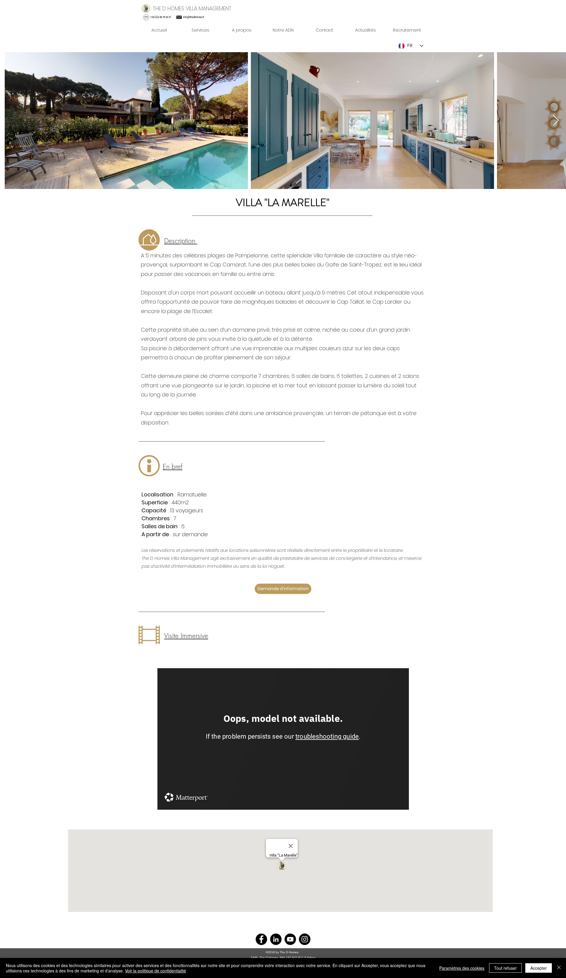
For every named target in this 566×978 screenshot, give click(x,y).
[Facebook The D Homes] (261, 939)
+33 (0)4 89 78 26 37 (160, 17)
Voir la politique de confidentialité (155, 971)
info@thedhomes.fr (193, 17)
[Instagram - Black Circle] (304, 939)
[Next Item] (555, 120)
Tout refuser (505, 968)
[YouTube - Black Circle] (290, 939)
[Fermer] (558, 968)
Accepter (538, 968)
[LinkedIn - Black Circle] (276, 939)
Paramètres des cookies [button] (461, 968)
